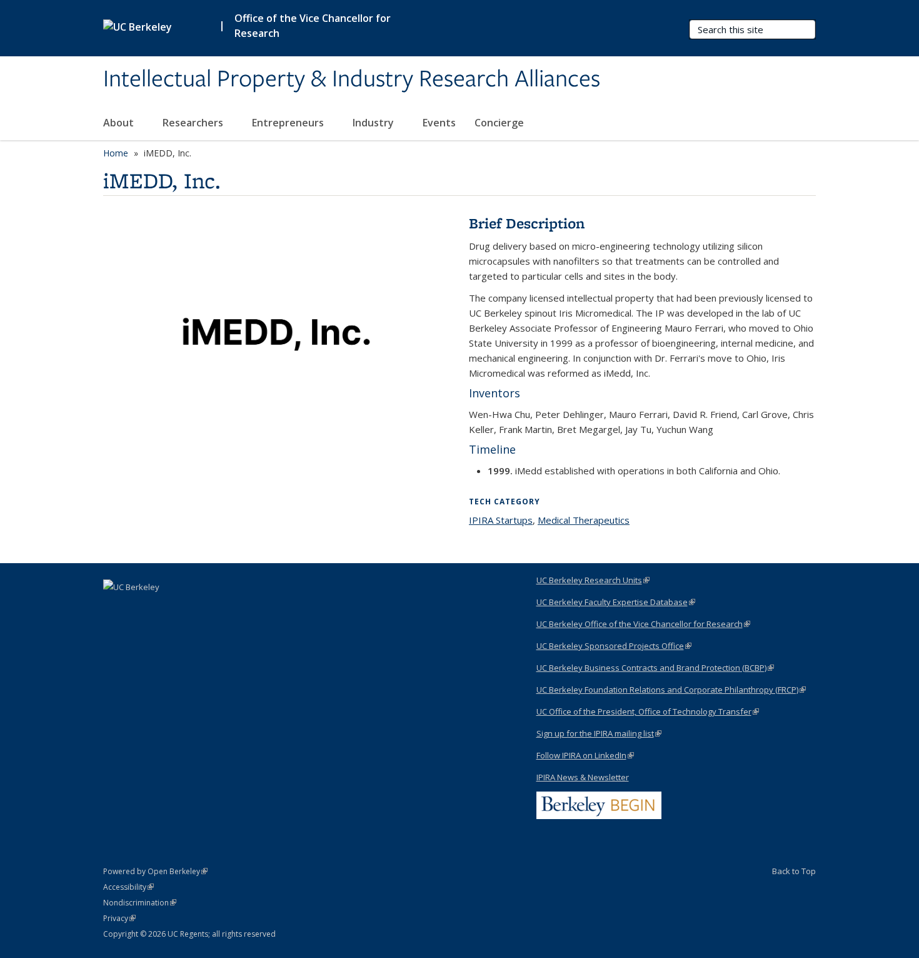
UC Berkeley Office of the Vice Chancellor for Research (643, 623)
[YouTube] (139, 608)
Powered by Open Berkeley (155, 871)
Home (115, 153)
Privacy (119, 918)
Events (439, 123)
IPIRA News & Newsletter (582, 777)
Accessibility (128, 887)
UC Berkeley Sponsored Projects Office (613, 645)
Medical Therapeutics (584, 520)
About (119, 123)
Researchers (194, 123)
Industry (374, 123)
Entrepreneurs (289, 123)
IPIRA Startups (501, 520)
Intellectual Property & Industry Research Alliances (351, 79)
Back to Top (794, 871)
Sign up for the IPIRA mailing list (598, 733)
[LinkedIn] (114, 608)
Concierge (499, 123)
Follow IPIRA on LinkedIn (585, 755)
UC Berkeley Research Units (593, 580)
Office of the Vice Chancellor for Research (312, 25)
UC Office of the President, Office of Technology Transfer (647, 711)
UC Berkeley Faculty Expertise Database (615, 602)
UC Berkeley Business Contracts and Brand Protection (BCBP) (655, 667)
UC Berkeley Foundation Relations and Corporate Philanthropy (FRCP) (671, 689)
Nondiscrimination (139, 902)
